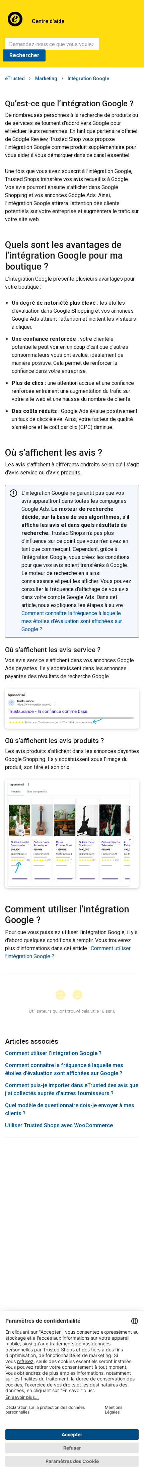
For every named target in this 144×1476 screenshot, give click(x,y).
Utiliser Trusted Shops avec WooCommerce (59, 1125)
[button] (63, 995)
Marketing (46, 78)
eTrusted (15, 78)
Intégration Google (88, 78)
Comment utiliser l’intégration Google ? (53, 1053)
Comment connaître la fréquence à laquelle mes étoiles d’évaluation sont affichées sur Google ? (71, 621)
